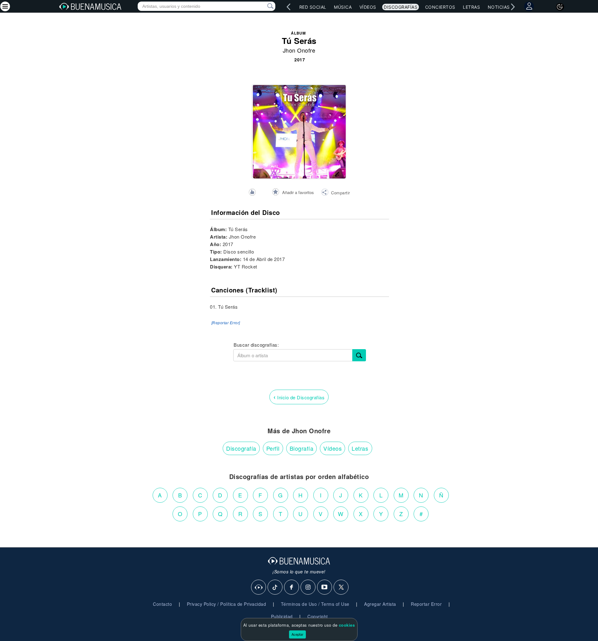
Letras (471, 7)
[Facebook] (291, 587)
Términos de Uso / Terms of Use (315, 604)
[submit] (359, 355)
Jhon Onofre (299, 50)
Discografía (241, 448)
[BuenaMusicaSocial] (258, 587)
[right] (512, 7)
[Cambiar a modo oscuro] (560, 7)
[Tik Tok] (275, 587)
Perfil (273, 448)
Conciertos (440, 7)
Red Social (312, 7)
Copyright (317, 616)
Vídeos (367, 7)
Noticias (499, 7)
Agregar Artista (380, 604)
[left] (288, 7)
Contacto (162, 604)
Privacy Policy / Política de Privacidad (226, 604)
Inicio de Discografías (299, 396)
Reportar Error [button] (426, 604)
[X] (341, 587)
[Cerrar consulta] (263, 6)
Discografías (400, 7)
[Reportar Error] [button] (225, 323)
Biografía (302, 448)
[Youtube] (324, 587)
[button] (335, 193)
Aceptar (297, 634)
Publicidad (282, 616)
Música (343, 7)
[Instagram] (308, 587)
